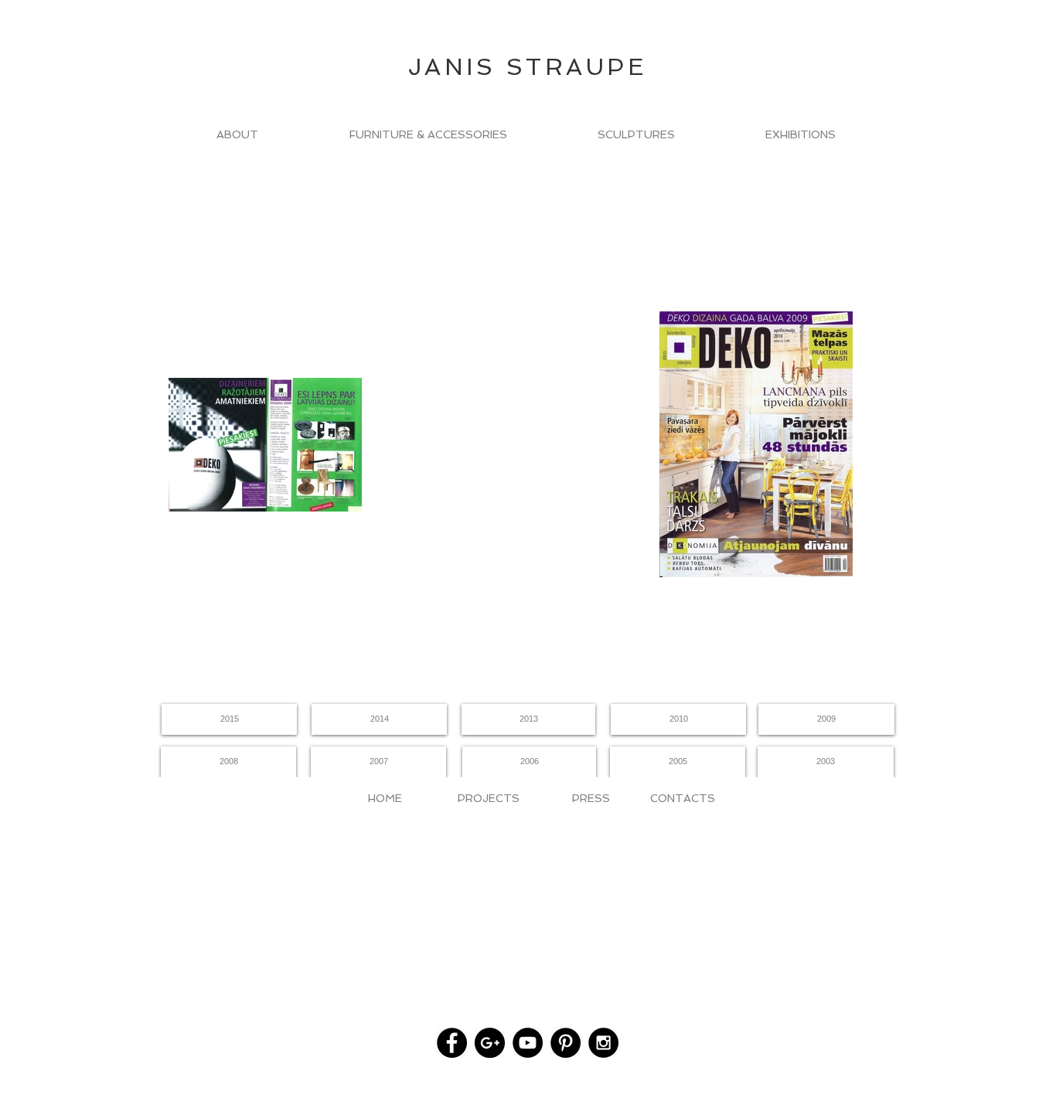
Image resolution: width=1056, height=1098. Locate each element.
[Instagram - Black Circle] (603, 1043)
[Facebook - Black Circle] (452, 1043)
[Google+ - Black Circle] (490, 1043)
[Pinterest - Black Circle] (565, 1043)
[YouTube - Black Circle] (528, 1043)
